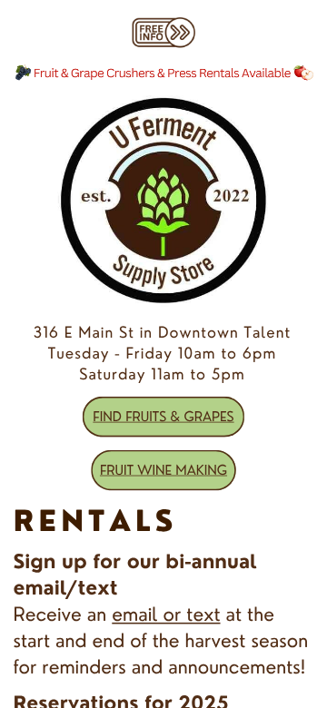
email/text (65, 587)
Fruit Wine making (163, 469)
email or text (166, 614)
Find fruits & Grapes (163, 416)
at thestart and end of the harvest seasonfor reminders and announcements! (160, 640)
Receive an (62, 614)
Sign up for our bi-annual (134, 561)
